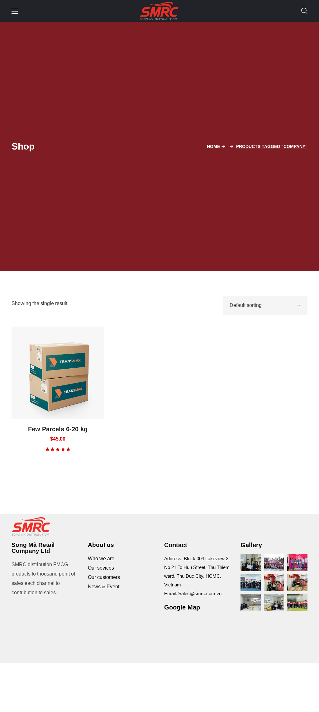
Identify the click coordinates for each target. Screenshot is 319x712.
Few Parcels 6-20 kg (58, 429)
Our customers (104, 577)
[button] (304, 11)
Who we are (101, 558)
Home (213, 146)
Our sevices (101, 568)
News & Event (103, 586)
